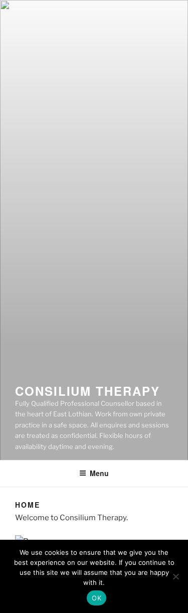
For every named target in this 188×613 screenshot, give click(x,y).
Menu (99, 473)
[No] (175, 576)
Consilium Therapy (87, 390)
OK (96, 598)
